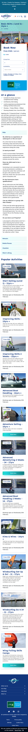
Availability (7, 66)
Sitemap (9, 722)
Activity (6, 28)
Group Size (7, 59)
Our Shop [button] (3, 688)
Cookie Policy (19, 722)
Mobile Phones (7, 243)
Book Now (13, 434)
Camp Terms (15, 725)
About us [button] (3, 694)
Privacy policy (18, 719)
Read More (18, 730)
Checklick (5, 248)
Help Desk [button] (4, 691)
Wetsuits (5, 238)
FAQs (4, 132)
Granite (14, 716)
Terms (8, 719)
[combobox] (14, 63)
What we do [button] (4, 686)
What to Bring (7, 253)
